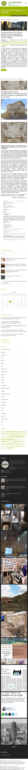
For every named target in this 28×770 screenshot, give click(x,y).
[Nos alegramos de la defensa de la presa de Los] (14, 678)
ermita (2, 438)
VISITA (2, 448)
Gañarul (2, 380)
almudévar (3, 352)
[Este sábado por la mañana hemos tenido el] (14, 544)
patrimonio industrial (6, 444)
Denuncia (15, 19)
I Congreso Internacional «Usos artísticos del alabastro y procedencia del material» (16, 259)
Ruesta (2, 407)
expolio (9, 438)
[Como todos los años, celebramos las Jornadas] (14, 651)
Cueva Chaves (6, 436)
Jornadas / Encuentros (5, 388)
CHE (2, 366)
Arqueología (3, 355)
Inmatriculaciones (7, 440)
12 (10, 301)
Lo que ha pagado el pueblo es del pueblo (13, 493)
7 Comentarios (20, 79)
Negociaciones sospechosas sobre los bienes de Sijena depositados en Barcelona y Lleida (16, 271)
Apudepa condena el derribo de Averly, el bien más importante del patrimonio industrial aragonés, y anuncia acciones (16, 488)
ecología (2, 377)
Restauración (3, 405)
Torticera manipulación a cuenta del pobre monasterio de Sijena (16, 282)
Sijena (2, 410)
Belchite (2, 360)
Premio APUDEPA (4, 399)
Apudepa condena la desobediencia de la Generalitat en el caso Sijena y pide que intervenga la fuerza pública (16, 265)
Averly (2, 357)
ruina (7, 446)
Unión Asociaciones (4, 418)
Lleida (9, 441)
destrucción (20, 436)
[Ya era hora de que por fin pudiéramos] (14, 732)
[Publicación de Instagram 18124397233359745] (14, 517)
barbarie (25, 433)
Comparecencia (4, 369)
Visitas (2, 421)
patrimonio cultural (18, 443)
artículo (13, 433)
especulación (6, 438)
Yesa (2, 424)
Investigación (3, 385)
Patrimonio (3, 396)
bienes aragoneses (11, 434)
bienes (5, 434)
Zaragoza (10, 448)
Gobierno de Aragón (17, 438)
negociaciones (6, 443)
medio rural (17, 441)
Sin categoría (3, 413)
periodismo (13, 444)
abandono (3, 431)
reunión (5, 446)
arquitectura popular (20, 431)
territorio (22, 446)
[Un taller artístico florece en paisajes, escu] (14, 571)
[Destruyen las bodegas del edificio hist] (14, 624)
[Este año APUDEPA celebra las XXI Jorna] (14, 597)
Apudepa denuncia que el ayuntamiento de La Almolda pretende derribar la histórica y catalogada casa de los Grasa (14, 94)
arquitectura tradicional (6, 433)
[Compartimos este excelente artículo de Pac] (14, 705)
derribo (12, 436)
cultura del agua (4, 371)
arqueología (10, 431)
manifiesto (11, 441)
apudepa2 (10, 19)
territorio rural (3, 416)
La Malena (4, 441)
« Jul (2, 310)
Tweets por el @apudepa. (6, 342)
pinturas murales (18, 444)
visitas (5, 448)
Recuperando (3, 402)
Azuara (21, 433)
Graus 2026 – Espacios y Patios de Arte (13, 275)
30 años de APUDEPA (5, 349)
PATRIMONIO (10, 443)
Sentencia (14, 446)
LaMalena (3, 391)
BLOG (14, 79)
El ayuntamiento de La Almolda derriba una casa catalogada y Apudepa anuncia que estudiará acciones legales (12, 34)
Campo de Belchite (19, 434)
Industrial (2, 382)
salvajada (10, 446)
